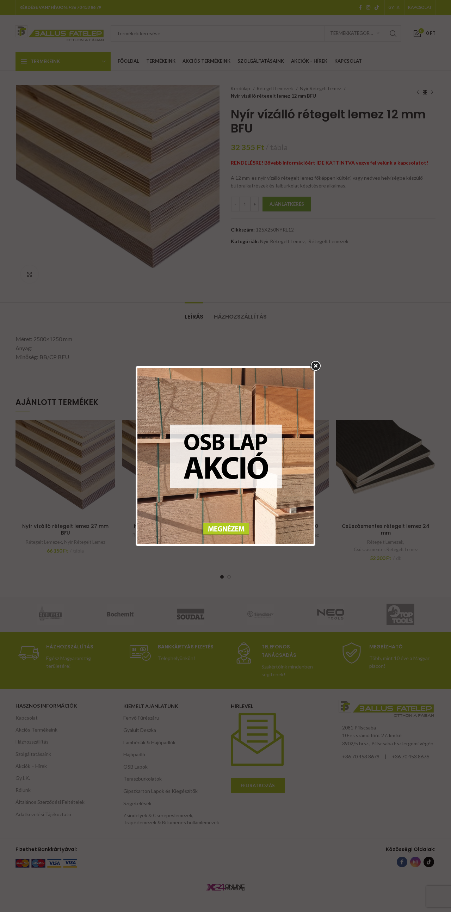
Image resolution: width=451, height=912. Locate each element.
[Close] (315, 366)
